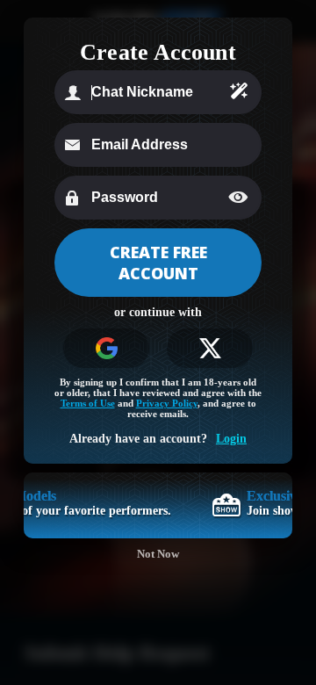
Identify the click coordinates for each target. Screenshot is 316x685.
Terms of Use (88, 403)
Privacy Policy (167, 403)
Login (231, 438)
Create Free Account (158, 263)
